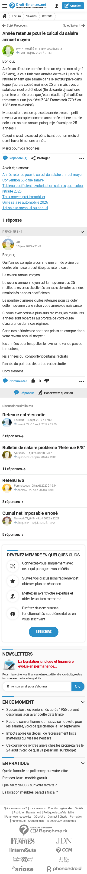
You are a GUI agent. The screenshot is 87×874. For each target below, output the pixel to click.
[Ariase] (23, 868)
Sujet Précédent (17, 25)
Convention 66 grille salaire (22, 180)
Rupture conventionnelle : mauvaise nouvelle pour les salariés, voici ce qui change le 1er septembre (44, 724)
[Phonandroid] (64, 869)
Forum (16, 16)
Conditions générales (60, 808)
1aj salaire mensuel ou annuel (25, 208)
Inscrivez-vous (37, 808)
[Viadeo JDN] (64, 859)
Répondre (27, 393)
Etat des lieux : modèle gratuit (24, 778)
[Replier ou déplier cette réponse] (82, 231)
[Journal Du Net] (64, 841)
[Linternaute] (23, 850)
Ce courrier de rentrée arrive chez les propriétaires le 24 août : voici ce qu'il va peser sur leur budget (45, 747)
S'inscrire (44, 631)
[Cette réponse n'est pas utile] (47, 381)
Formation (76, 816)
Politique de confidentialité (58, 812)
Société (79, 808)
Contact (52, 816)
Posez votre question (58, 393)
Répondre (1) (18, 158)
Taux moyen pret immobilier (23, 197)
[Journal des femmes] (23, 841)
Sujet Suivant (72, 25)
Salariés (31, 16)
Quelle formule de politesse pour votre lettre (35, 771)
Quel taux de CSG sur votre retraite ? (29, 785)
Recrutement (33, 812)
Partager (43, 158)
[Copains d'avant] (23, 859)
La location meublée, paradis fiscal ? (30, 792)
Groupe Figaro (36, 820)
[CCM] (64, 850)
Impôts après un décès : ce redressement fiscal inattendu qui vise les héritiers (41, 735)
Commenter (18, 381)
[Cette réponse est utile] (33, 381)
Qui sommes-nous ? (15, 808)
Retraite (47, 16)
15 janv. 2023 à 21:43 (39, 53)
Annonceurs (19, 820)
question (75, 5)
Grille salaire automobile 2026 (25, 202)
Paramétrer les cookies (18, 816)
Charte (63, 816)
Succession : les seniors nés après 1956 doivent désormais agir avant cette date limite (42, 712)
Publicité (19, 812)
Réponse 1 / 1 (12, 231)
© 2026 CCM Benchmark (61, 820)
